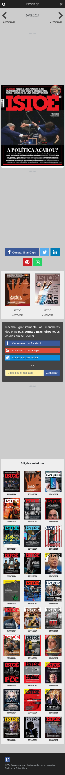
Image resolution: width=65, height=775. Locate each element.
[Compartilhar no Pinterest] (27, 262)
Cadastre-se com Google (25, 350)
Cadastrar (52, 372)
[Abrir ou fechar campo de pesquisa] (6, 4)
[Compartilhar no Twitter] (44, 252)
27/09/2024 (56, 21)
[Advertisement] (32, 205)
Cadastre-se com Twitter (25, 357)
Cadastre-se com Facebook (27, 343)
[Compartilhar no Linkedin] (55, 252)
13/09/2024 (9, 21)
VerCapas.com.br (16, 765)
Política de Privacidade (16, 768)
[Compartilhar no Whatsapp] (37, 262)
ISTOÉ (30, 4)
